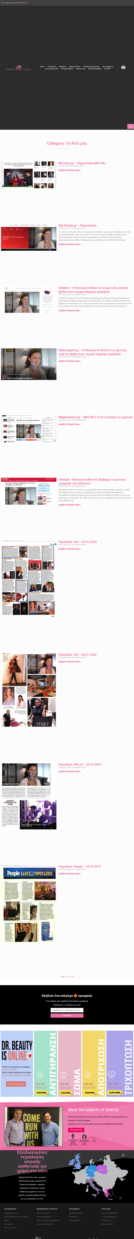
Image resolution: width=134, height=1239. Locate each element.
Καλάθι (6, 1220)
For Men (107, 69)
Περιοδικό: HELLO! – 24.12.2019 (80, 764)
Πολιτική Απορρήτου (109, 1217)
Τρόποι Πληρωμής (43, 1213)
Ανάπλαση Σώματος (91, 66)
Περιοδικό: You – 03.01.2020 (78, 542)
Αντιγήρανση (108, 66)
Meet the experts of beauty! (93, 1109)
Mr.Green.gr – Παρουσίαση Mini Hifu (82, 163)
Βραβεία (62, 66)
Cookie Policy (106, 1220)
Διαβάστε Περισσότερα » (70, 170)
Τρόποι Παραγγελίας (44, 1217)
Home (42, 66)
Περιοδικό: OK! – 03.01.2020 (77, 654)
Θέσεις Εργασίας (107, 1224)
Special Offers (74, 66)
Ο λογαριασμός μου (11, 1213)
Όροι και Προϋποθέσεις (110, 1213)
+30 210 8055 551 (22, 3)
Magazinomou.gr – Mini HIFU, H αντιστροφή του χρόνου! (96, 417)
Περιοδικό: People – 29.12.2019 (80, 866)
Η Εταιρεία (52, 66)
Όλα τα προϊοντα (10, 1228)
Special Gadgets (94, 69)
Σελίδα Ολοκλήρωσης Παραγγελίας (16, 1217)
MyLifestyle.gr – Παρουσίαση (77, 225)
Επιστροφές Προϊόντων (45, 1224)
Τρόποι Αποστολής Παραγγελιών (48, 1220)
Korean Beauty (67, 69)
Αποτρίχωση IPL (52, 69)
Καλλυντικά (80, 69)
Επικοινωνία (8, 1224)
